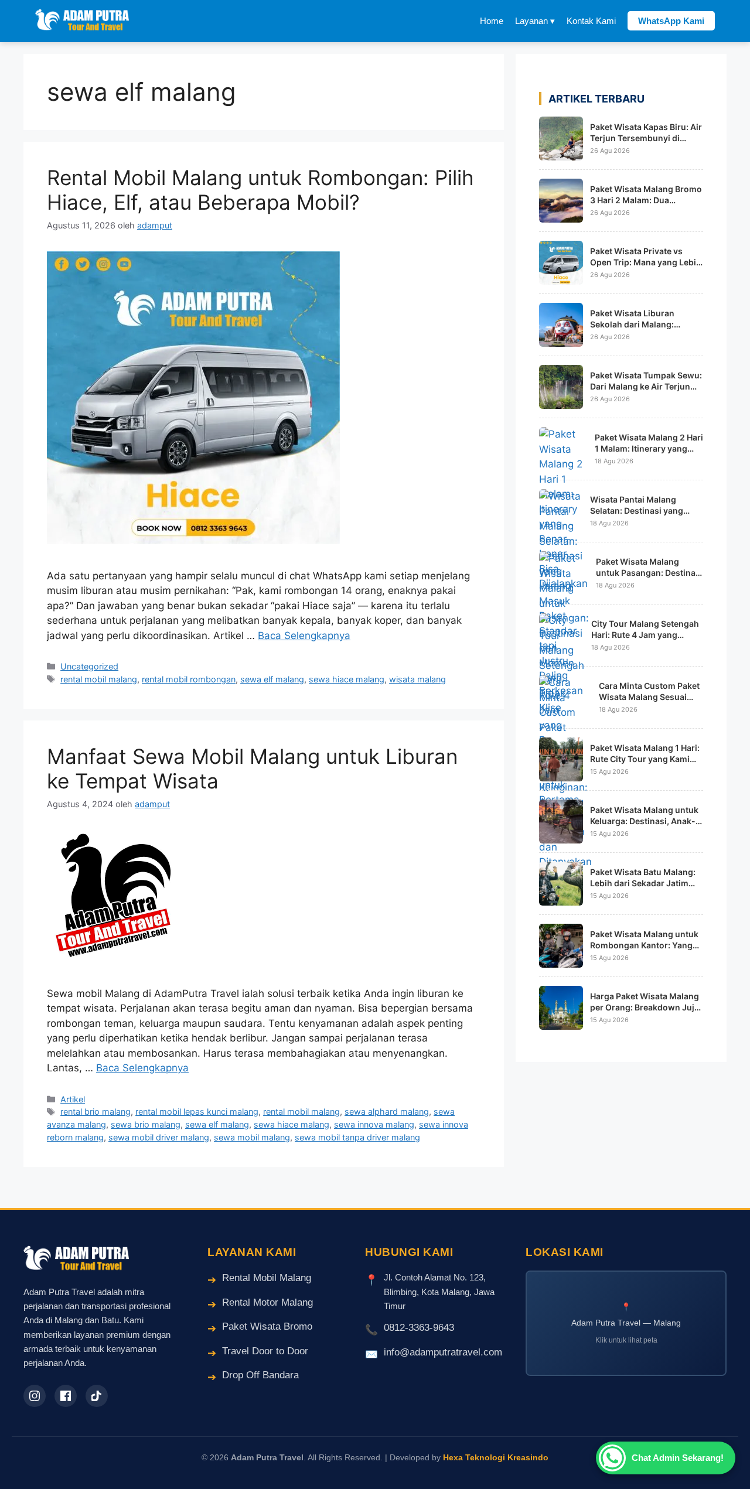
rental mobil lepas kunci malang (196, 1111)
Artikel (72, 1099)
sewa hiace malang (346, 679)
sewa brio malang (145, 1124)
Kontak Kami (591, 21)
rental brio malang (95, 1111)
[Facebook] (65, 1396)
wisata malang (417, 679)
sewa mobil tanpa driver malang (357, 1137)
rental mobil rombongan (189, 679)
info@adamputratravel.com (443, 1352)
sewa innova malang (374, 1124)
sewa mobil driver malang (158, 1137)
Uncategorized (89, 666)
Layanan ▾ (535, 21)
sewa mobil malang (252, 1137)
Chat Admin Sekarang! (678, 1458)
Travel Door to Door (265, 1351)
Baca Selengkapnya (304, 635)
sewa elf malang (272, 679)
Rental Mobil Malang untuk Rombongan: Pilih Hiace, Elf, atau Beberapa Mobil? (260, 189)
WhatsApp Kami (671, 21)
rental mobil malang (98, 679)
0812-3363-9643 (419, 1327)
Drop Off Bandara (260, 1375)
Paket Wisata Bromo (267, 1326)
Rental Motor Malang (267, 1302)
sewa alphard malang (387, 1111)
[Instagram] (34, 1396)
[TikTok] (97, 1396)
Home (491, 21)
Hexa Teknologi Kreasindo (495, 1457)
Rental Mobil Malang (266, 1277)
